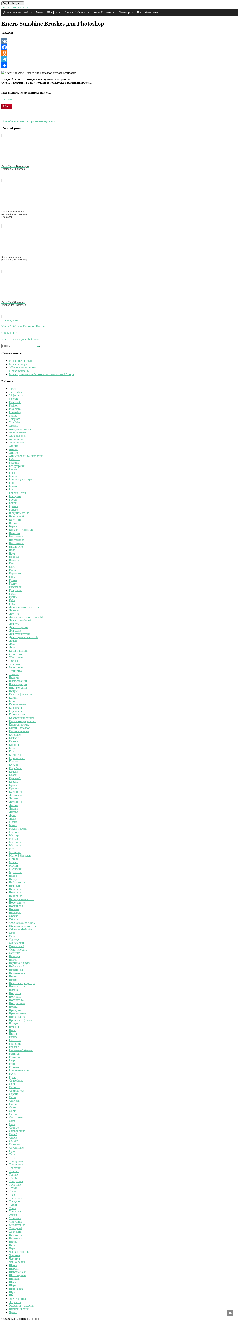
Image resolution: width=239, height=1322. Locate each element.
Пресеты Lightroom (75, 12)
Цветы (13, 1241)
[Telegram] (119, 59)
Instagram (15, 408)
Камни (13, 697)
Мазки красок (18, 828)
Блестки (14, 476)
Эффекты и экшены (21, 1305)
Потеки (13, 1006)
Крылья (14, 788)
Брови (13, 499)
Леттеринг (15, 801)
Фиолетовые (17, 1224)
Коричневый (17, 758)
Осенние (14, 952)
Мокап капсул (18, 364)
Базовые (14, 462)
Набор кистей (18, 882)
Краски (13, 774)
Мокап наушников (20, 360)
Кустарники (16, 791)
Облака (13, 916)
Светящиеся (16, 1090)
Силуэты (14, 1100)
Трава (12, 1191)
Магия (13, 821)
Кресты (13, 781)
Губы (12, 600)
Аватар (13, 425)
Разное (13, 1036)
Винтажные (16, 536)
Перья (13, 976)
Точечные (15, 1184)
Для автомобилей (20, 620)
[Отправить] (119, 65)
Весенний (15, 519)
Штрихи (14, 1285)
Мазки (13, 825)
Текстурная (16, 1161)
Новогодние (17, 902)
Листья (13, 808)
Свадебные (16, 1080)
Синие (13, 1104)
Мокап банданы (19, 370)
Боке (12, 489)
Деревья (14, 610)
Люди (12, 818)
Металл (13, 858)
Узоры (13, 1214)
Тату (12, 1154)
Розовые (14, 1067)
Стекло (13, 1141)
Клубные (15, 734)
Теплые (13, 1174)
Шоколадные (17, 1275)
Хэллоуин (15, 1231)
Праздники (16, 1010)
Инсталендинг (18, 687)
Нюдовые (15, 912)
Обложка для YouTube (23, 926)
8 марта (13, 398)
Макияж (14, 832)
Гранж (13, 580)
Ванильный (16, 516)
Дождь (13, 640)
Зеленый (14, 664)
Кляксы (14, 738)
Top (230, 1313)
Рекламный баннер (21, 1050)
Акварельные (17, 432)
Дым (12, 647)
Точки (13, 1188)
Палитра (14, 956)
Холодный (15, 1228)
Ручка (12, 1073)
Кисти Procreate (102, 12)
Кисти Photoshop (19, 727)
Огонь (13, 932)
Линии (13, 805)
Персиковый (17, 973)
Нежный (14, 885)
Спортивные (17, 1130)
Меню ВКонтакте (20, 855)
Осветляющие (18, 949)
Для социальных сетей (16, 12)
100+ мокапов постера (23, 367)
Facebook (15, 402)
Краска (13, 771)
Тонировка (16, 1181)
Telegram (14, 419)
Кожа (12, 748)
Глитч (12, 570)
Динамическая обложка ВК (26, 617)
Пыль (12, 1030)
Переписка (16, 969)
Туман (13, 1204)
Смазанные (16, 1117)
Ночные (14, 909)
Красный (15, 778)
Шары (13, 1265)
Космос (13, 761)
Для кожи (15, 630)
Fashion (13, 405)
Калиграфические (20, 694)
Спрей (13, 1134)
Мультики (15, 869)
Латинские (16, 795)
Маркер (14, 835)
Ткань (13, 1177)
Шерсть (14, 1268)
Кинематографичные (22, 721)
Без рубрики (17, 466)
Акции (13, 445)
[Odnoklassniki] (119, 53)
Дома (12, 644)
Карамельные (17, 704)
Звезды (13, 660)
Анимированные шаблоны (26, 455)
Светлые (14, 1087)
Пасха (13, 959)
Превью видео (18, 1013)
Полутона (15, 993)
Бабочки (14, 459)
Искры (13, 691)
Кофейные (15, 768)
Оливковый (16, 942)
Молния (14, 865)
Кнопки (14, 744)
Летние (13, 798)
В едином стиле (19, 513)
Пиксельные (17, 986)
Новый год (16, 905)
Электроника (17, 1298)
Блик (12, 482)
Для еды (14, 623)
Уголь (12, 1208)
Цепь (12, 1245)
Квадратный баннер (22, 717)
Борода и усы (17, 492)
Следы (13, 1114)
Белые (13, 469)
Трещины (15, 1201)
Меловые (15, 852)
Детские (14, 613)
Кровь (13, 785)
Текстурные (16, 1164)
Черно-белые (17, 1261)
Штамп (13, 1282)
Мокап (40, 12)
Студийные (16, 1147)
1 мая (12, 388)
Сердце (13, 1094)
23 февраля (16, 395)
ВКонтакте (16, 546)
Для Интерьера (18, 627)
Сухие (13, 1151)
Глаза (12, 563)
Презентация (17, 1016)
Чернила (14, 1255)
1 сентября (15, 392)
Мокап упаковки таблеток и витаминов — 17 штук (41, 374)
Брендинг (15, 496)
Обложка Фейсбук (20, 929)
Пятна (13, 1033)
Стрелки (14, 1144)
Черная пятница (19, 1251)
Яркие (13, 1312)
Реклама (14, 1046)
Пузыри (14, 1026)
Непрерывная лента (21, 899)
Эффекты (15, 1302)
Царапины (15, 1235)
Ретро (12, 1060)
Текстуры (15, 1167)
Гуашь (13, 597)
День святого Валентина (24, 607)
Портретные (17, 999)
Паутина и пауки (19, 963)
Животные (16, 654)
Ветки (13, 523)
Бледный (14, 472)
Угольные (15, 1211)
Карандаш (15, 707)
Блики (13, 486)
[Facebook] (119, 47)
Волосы (14, 556)
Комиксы (15, 754)
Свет (12, 1083)
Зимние (14, 674)
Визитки (14, 533)
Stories (13, 415)
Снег (12, 1120)
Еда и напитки (18, 650)
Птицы (13, 1023)
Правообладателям (147, 12)
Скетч (13, 1107)
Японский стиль (19, 1308)
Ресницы (14, 1053)
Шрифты (52, 12)
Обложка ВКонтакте (22, 922)
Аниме (13, 449)
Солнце (14, 1127)
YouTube (14, 422)
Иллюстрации (18, 680)
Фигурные (15, 1221)
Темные (14, 1171)
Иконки (14, 677)
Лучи (12, 815)
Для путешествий (20, 633)
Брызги (13, 502)
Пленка (13, 989)
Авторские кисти (20, 429)
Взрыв (13, 526)
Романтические (19, 1070)
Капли (13, 701)
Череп (13, 1248)
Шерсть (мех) (17, 1271)
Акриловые (16, 439)
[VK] (119, 41)
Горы (12, 576)
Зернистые (16, 667)
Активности (17, 442)
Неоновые (15, 889)
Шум (12, 1292)
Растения (15, 1040)
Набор (13, 875)
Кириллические (19, 724)
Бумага (13, 506)
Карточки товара (19, 714)
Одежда (14, 939)
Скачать (6, 99)
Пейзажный (16, 966)
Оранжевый (16, 946)
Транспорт (15, 1198)
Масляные (15, 842)
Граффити (15, 586)
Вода (12, 549)
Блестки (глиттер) (20, 479)
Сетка (12, 1097)
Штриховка (16, 1288)
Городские (15, 573)
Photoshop (124, 12)
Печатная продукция (22, 983)
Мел (11, 848)
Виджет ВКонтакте (21, 529)
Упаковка (15, 1218)
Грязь (12, 593)
